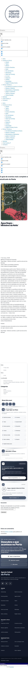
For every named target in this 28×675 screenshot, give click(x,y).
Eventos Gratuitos (10, 67)
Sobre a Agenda (18, 650)
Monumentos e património (20, 627)
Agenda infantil (17, 596)
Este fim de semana (18, 591)
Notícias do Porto (4, 641)
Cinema (7, 79)
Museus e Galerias (10, 88)
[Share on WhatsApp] (10, 404)
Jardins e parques (4, 632)
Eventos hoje (3, 591)
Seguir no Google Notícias (13, 477)
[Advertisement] (14, 242)
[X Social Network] (6, 404)
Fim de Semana (9, 71)
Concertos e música (5, 600)
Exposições (8, 81)
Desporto (7, 77)
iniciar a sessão (9, 531)
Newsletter (17, 646)
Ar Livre (7, 76)
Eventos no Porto (7, 60)
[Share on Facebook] (3, 404)
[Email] (13, 404)
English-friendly (18, 613)
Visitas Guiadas (9, 95)
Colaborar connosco (5, 646)
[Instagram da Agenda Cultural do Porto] (2, 583)
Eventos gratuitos (4, 596)
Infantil (7, 62)
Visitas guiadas (17, 632)
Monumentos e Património (12, 90)
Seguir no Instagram (13, 497)
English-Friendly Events (11, 83)
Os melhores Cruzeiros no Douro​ (13, 86)
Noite (6, 69)
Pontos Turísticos (7, 84)
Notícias (5, 97)
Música (7, 65)
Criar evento (15, 564)
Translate (11, 667)
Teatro (7, 64)
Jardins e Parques (10, 93)
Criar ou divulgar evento (19, 641)
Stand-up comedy (4, 609)
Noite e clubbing (4, 613)
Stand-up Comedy (10, 74)
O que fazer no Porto (5, 623)
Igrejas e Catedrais (10, 91)
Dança (5, 389)
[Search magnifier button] (1, 34)
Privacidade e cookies (5, 660)
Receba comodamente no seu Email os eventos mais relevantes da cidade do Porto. (13, 506)
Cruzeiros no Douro (18, 623)
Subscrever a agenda (15, 560)
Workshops (8, 72)
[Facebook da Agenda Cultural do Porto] (6, 583)
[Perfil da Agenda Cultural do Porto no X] (10, 583)
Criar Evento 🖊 (7, 98)
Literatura (6, 392)
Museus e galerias (4, 627)
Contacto (5, 100)
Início (4, 58)
